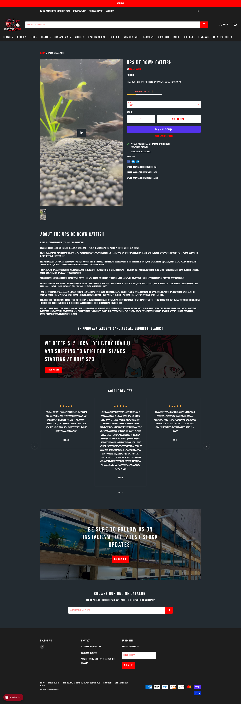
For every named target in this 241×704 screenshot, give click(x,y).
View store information (141, 151)
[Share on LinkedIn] (137, 161)
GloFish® (22, 37)
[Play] (81, 133)
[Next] (206, 445)
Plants (45, 37)
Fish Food (114, 37)
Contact (42, 683)
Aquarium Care (131, 37)
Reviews (42, 686)
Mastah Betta (135, 68)
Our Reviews (110, 11)
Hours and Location (79, 11)
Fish (33, 37)
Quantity (130, 112)
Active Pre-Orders (222, 37)
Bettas (7, 37)
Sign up (128, 665)
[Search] (204, 24)
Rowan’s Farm (62, 37)
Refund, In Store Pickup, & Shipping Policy (88, 683)
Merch (176, 37)
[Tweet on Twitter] (133, 161)
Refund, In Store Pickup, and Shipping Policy (55, 11)
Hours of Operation (54, 683)
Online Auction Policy (96, 11)
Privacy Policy (107, 683)
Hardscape (148, 37)
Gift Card (189, 37)
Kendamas (203, 37)
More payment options (164, 136)
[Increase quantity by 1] (151, 119)
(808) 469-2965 (91, 653)
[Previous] (34, 445)
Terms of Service (68, 683)
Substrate (163, 37)
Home (42, 53)
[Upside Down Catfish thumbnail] (43, 214)
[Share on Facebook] (128, 161)
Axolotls (79, 37)
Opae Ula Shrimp (96, 37)
